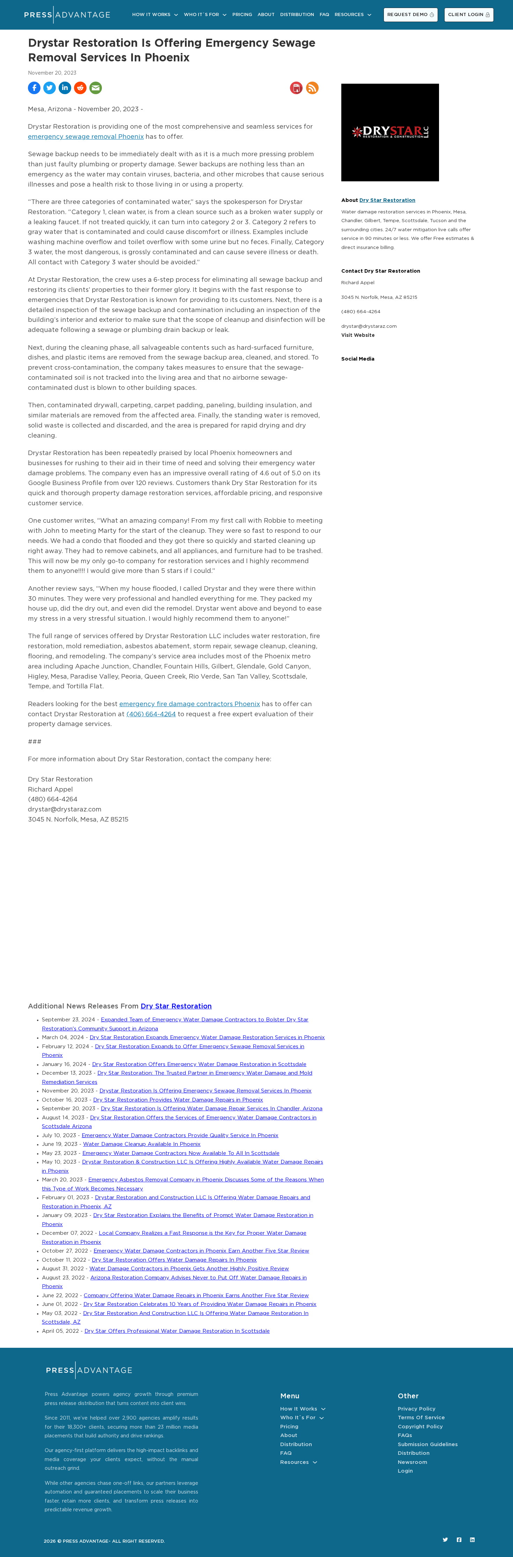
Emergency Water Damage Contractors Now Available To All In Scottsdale (181, 1153)
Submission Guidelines (428, 1444)
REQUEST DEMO (407, 15)
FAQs (405, 1435)
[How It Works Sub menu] (176, 15)
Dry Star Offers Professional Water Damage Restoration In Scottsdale (177, 1331)
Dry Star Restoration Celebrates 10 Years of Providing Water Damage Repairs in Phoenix (200, 1304)
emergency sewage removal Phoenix (86, 137)
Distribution (297, 15)
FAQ (324, 15)
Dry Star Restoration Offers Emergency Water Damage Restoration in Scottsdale (199, 1064)
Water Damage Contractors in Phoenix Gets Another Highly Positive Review (189, 1269)
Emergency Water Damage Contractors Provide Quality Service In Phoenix (180, 1135)
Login (405, 1471)
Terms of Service (421, 1417)
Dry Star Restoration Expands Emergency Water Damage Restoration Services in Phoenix (207, 1037)
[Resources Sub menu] (369, 15)
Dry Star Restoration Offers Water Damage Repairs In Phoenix (174, 1260)
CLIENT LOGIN (466, 15)
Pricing (242, 15)
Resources (349, 15)
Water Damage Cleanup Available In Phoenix (142, 1144)
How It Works (151, 15)
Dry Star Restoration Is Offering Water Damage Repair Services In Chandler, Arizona (211, 1108)
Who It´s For (201, 15)
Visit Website (358, 335)
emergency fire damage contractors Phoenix (189, 704)
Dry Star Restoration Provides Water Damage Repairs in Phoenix (178, 1100)
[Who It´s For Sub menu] (224, 15)
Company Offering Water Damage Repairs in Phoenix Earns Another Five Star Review (196, 1295)
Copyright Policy (420, 1426)
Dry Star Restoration (176, 1007)
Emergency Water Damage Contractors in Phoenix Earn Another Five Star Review (201, 1251)
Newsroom (412, 1462)
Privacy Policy (417, 1409)
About (266, 15)
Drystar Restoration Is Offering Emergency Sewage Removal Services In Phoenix (205, 1091)
